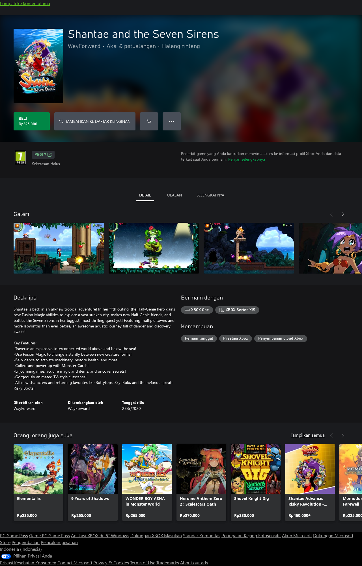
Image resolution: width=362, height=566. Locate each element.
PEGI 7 (40, 155)
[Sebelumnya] (331, 214)
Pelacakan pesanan (59, 542)
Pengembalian (26, 542)
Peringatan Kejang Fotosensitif (251, 535)
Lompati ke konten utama (25, 3)
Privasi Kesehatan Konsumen (28, 562)
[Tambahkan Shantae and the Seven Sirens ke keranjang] (149, 121)
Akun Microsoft (297, 535)
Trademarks (167, 562)
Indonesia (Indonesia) (21, 549)
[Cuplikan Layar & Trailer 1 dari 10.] (59, 248)
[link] (38, 482)
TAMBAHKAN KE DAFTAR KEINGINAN (98, 121)
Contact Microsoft (74, 562)
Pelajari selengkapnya (246, 159)
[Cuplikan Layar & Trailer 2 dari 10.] (154, 248)
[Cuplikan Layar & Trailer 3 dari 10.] (249, 248)
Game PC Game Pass (49, 535)
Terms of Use (142, 562)
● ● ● (171, 121)
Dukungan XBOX (147, 535)
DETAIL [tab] (145, 195)
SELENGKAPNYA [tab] (210, 195)
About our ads (194, 562)
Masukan (173, 535)
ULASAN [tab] (174, 195)
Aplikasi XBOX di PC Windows (100, 535)
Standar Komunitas (201, 535)
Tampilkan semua (308, 435)
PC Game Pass (14, 535)
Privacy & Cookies (111, 562)
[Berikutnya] (342, 214)
